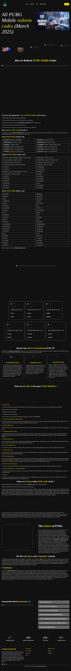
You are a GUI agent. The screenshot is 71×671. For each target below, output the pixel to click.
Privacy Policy (28, 650)
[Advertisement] (33, 106)
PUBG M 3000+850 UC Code (35, 330)
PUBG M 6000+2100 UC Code (56, 330)
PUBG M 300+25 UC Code (34, 309)
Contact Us (28, 653)
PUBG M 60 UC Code (16, 309)
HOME (49, 650)
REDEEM (50, 653)
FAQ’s (27, 655)
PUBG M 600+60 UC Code (53, 309)
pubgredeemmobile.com (41, 666)
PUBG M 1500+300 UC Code (14, 330)
